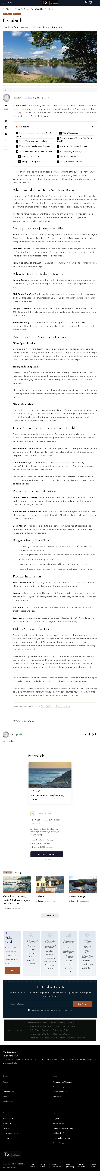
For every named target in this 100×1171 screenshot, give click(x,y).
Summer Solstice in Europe (72, 1037)
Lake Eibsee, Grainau (40, 1030)
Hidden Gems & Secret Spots (19, 892)
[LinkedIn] (96, 735)
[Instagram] (92, 735)
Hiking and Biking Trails (31, 161)
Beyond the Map (62, 706)
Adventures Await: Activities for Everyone (35, 151)
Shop (13, 970)
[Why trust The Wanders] (87, 935)
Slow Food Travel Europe (41, 1026)
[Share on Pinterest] (6, 127)
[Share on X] (6, 121)
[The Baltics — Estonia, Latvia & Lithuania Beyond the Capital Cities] (17, 884)
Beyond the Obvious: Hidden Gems (73, 146)
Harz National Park (37, 1022)
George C (17, 98)
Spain (80, 892)
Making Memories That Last (71, 161)
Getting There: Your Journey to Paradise (34, 141)
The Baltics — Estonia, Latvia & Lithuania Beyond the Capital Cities (16, 900)
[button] (5, 2)
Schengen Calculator (61, 1034)
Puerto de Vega (77, 896)
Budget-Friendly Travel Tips (71, 151)
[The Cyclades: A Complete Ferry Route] (50, 775)
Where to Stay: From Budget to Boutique (34, 146)
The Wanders (46, 706)
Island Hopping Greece (36, 791)
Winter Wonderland (70, 133)
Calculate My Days (47, 854)
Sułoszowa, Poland (61, 1030)
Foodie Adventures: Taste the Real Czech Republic (74, 139)
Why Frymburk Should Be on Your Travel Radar (33, 134)
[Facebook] (89, 735)
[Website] (86, 735)
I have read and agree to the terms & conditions (51, 1010)
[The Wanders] (50, 2)
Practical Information (68, 156)
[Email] (6, 134)
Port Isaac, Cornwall (66, 1026)
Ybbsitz (40, 896)
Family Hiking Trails (39, 1034)
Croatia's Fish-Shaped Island (43, 1037)
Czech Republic (7, 14)
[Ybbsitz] (50, 884)
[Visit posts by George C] (6, 734)
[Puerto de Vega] (83, 884)
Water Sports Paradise (30, 156)
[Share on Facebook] (6, 115)
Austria (39, 892)
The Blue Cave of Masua (60, 1022)
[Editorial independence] (68, 935)
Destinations (17, 14)
